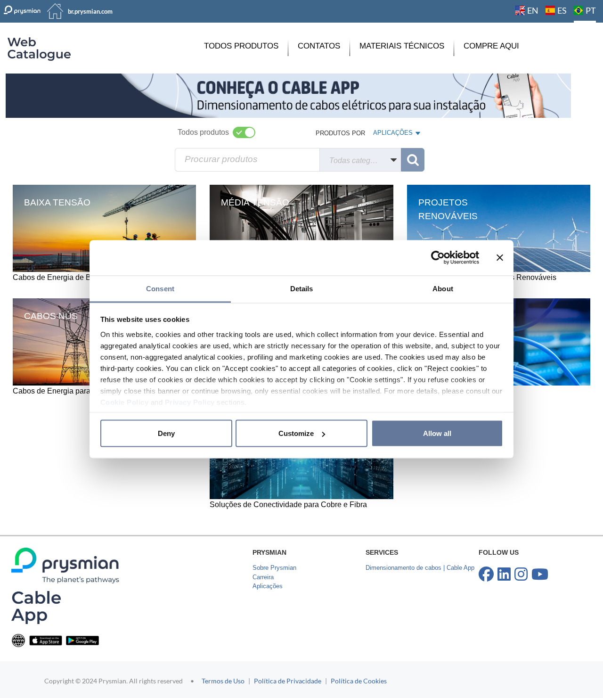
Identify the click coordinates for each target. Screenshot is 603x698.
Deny (166, 433)
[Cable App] (36, 607)
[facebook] (486, 574)
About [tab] (442, 288)
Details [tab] (301, 288)
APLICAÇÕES (393, 134)
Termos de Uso (223, 681)
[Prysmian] (288, 95)
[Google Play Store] (82, 639)
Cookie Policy (124, 402)
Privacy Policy (190, 402)
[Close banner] (500, 258)
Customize (296, 433)
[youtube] (539, 574)
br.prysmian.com (90, 11)
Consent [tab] (160, 288)
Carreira (263, 577)
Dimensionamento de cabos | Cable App (420, 567)
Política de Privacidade (287, 681)
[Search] (412, 160)
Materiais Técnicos (401, 45)
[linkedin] (504, 574)
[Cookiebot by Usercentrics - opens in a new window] (438, 258)
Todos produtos (241, 45)
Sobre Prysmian (274, 567)
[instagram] (521, 574)
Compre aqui (491, 45)
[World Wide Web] (18, 639)
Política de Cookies (359, 681)
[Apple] (45, 639)
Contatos (319, 45)
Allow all (437, 433)
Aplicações (268, 586)
